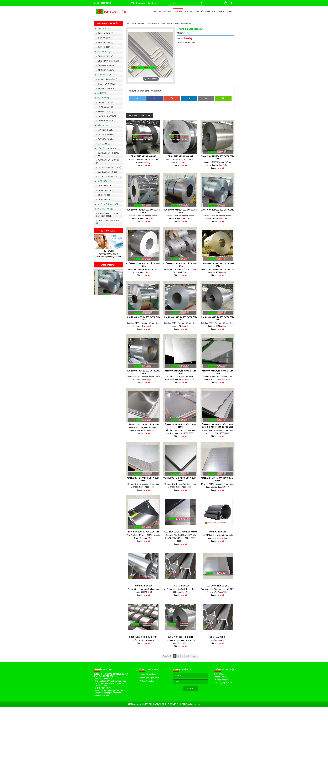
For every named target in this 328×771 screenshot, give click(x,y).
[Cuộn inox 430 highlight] (180, 617)
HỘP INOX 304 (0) (105, 107)
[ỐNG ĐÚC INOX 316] (217, 512)
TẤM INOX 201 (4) (105, 47)
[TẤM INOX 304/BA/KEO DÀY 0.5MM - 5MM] (217, 351)
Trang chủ (156, 11)
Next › (188, 656)
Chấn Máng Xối (217, 637)
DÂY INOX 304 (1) (105, 134)
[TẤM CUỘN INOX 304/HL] (217, 566)
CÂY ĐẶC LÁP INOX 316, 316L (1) (107, 154)
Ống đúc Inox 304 (143, 586)
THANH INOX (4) (104, 75)
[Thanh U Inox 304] (180, 566)
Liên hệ (229, 11)
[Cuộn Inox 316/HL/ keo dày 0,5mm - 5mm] (143, 298)
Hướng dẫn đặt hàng (148, 674)
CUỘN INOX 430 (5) (106, 186)
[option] (108, 282)
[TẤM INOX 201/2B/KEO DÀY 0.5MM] (143, 405)
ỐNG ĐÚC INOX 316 (217, 532)
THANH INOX (152, 24)
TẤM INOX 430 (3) (105, 33)
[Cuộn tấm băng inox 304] (180, 137)
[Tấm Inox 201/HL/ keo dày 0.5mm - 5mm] (217, 459)
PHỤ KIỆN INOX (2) (105, 209)
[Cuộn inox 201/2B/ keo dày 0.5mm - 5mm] (217, 190)
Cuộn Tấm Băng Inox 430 (143, 156)
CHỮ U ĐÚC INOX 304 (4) (107, 204)
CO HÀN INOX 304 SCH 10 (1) (108, 221)
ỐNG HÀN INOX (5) (106, 65)
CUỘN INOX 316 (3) (106, 190)
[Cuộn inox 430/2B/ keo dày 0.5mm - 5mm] (143, 190)
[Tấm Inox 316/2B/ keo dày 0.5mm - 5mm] (143, 459)
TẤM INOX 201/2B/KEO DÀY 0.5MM (143, 424)
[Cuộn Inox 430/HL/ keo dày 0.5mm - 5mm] (143, 351)
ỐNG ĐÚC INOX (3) (106, 70)
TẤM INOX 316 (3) (105, 38)
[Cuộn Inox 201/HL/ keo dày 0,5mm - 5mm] (180, 298)
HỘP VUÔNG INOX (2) (107, 121)
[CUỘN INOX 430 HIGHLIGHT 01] (143, 617)
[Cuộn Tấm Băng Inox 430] (143, 137)
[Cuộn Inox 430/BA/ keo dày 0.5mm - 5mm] (217, 244)
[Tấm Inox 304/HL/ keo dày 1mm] (143, 512)
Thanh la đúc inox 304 (183, 24)
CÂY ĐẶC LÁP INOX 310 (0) (109, 167)
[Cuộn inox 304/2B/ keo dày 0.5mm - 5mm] (180, 190)
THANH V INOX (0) (106, 88)
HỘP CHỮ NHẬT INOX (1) (108, 116)
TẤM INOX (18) (103, 29)
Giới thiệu (167, 11)
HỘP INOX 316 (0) (105, 102)
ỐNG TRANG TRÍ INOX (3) (108, 61)
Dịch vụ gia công (191, 11)
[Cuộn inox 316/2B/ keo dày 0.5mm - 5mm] (217, 137)
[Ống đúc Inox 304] (143, 566)
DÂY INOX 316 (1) (105, 130)
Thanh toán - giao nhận (149, 678)
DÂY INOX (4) (103, 125)
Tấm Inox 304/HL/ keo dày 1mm (143, 532)
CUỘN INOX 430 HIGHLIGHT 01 (143, 637)
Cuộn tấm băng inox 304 (180, 156)
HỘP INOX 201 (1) (105, 111)
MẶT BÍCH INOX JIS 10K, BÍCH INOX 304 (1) (107, 214)
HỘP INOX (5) (103, 98)
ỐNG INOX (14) (103, 52)
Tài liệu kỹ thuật (208, 11)
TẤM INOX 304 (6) (105, 42)
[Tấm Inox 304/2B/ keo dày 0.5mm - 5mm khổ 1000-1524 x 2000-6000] (217, 405)
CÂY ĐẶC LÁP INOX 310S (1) (107, 161)
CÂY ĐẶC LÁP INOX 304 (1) (109, 172)
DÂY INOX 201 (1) (105, 139)
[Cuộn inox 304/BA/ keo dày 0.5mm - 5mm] (108, 294)
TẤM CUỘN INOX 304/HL (217, 586)
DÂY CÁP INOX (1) (105, 144)
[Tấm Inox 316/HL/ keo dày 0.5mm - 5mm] (180, 459)
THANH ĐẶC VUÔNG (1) (108, 79)
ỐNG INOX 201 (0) (105, 56)
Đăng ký (190, 688)
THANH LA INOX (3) (106, 84)
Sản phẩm (177, 11)
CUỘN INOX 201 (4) (106, 199)
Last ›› (195, 656)
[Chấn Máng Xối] (217, 617)
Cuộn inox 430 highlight (180, 637)
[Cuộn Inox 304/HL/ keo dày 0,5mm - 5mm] (217, 298)
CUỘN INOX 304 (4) (106, 195)
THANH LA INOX (166, 24)
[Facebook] (225, 4)
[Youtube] (231, 4)
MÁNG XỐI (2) (103, 93)
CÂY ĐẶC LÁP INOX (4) (107, 148)
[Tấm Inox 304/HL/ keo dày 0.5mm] (180, 512)
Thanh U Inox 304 (180, 586)
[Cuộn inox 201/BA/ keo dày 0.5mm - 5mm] (180, 244)
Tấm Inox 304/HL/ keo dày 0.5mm (180, 532)
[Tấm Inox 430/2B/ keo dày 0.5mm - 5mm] (180, 405)
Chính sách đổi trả (147, 681)
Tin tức (221, 11)
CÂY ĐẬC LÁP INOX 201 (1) (109, 176)
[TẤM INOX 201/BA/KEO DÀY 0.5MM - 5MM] (180, 351)
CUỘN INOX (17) (104, 181)
